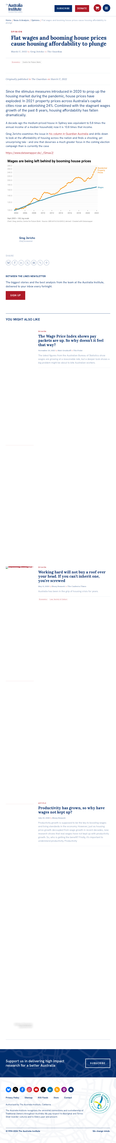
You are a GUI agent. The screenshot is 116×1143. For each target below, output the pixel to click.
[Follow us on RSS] (57, 1089)
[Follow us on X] (15, 1089)
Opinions (35, 20)
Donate (82, 8)
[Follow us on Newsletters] (71, 1089)
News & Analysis (21, 20)
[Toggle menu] (106, 8)
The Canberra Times (77, 586)
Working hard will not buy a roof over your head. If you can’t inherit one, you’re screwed (72, 576)
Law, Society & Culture (58, 599)
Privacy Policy (12, 1097)
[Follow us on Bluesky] (8, 1089)
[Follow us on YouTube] (36, 1089)
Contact (68, 1097)
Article (42, 803)
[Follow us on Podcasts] (64, 1089)
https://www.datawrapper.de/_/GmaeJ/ (30, 153)
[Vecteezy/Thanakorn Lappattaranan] (20, 802)
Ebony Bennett (58, 586)
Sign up (15, 295)
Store (56, 1097)
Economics (16, 62)
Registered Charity (99, 1102)
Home (8, 20)
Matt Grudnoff (64, 350)
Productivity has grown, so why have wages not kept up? (71, 810)
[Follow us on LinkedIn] (50, 1089)
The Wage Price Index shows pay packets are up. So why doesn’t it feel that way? (70, 340)
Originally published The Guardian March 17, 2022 (36, 79)
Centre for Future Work (32, 62)
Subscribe (63, 8)
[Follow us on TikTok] (43, 1089)
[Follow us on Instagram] (29, 1089)
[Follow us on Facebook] (22, 1089)
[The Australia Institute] (22, 8)
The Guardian (54, 51)
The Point (77, 350)
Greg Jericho (37, 51)
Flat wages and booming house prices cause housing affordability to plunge (58, 40)
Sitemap (28, 1097)
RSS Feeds (43, 1097)
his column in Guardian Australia (68, 134)
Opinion (17, 31)
